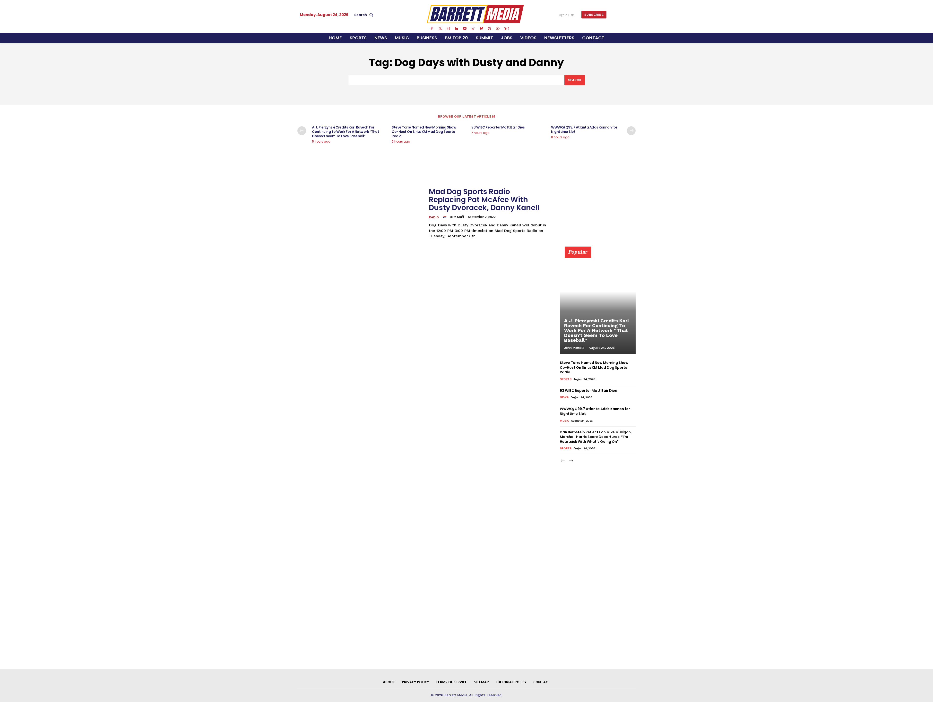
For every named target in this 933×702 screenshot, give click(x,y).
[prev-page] (301, 130)
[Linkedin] (456, 28)
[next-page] (631, 130)
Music (564, 420)
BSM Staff (457, 217)
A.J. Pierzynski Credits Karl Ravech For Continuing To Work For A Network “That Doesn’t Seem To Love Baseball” (345, 131)
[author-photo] (445, 216)
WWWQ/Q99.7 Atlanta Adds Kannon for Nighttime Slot (584, 129)
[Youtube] (464, 28)
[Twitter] (440, 28)
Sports (565, 379)
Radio (434, 217)
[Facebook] (431, 28)
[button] (364, 15)
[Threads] (489, 28)
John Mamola (574, 348)
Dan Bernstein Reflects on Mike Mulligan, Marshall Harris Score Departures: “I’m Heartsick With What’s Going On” (596, 437)
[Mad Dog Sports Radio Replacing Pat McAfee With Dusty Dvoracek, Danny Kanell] (360, 213)
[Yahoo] (506, 28)
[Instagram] (448, 28)
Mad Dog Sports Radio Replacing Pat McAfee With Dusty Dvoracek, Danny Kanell (484, 199)
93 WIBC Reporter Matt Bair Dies (498, 127)
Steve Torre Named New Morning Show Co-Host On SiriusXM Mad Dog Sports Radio (424, 131)
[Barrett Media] (475, 14)
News (564, 397)
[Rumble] (497, 28)
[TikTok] (473, 28)
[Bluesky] (481, 28)
